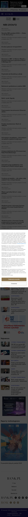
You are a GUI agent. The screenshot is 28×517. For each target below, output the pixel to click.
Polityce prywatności (21, 243)
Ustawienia (14, 283)
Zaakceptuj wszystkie (14, 279)
